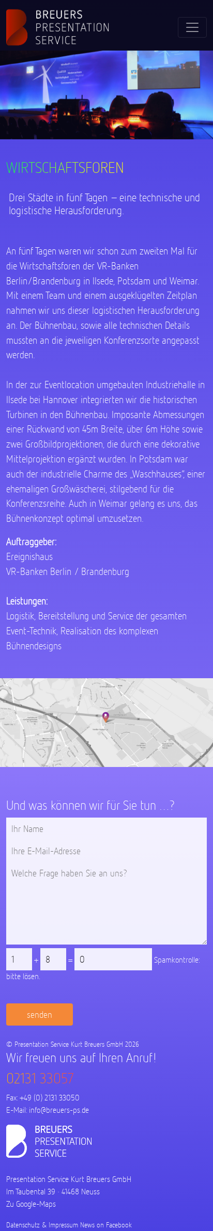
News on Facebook (106, 1225)
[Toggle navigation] (192, 27)
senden (39, 1014)
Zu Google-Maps (31, 1204)
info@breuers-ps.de (59, 1110)
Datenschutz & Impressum (42, 1225)
